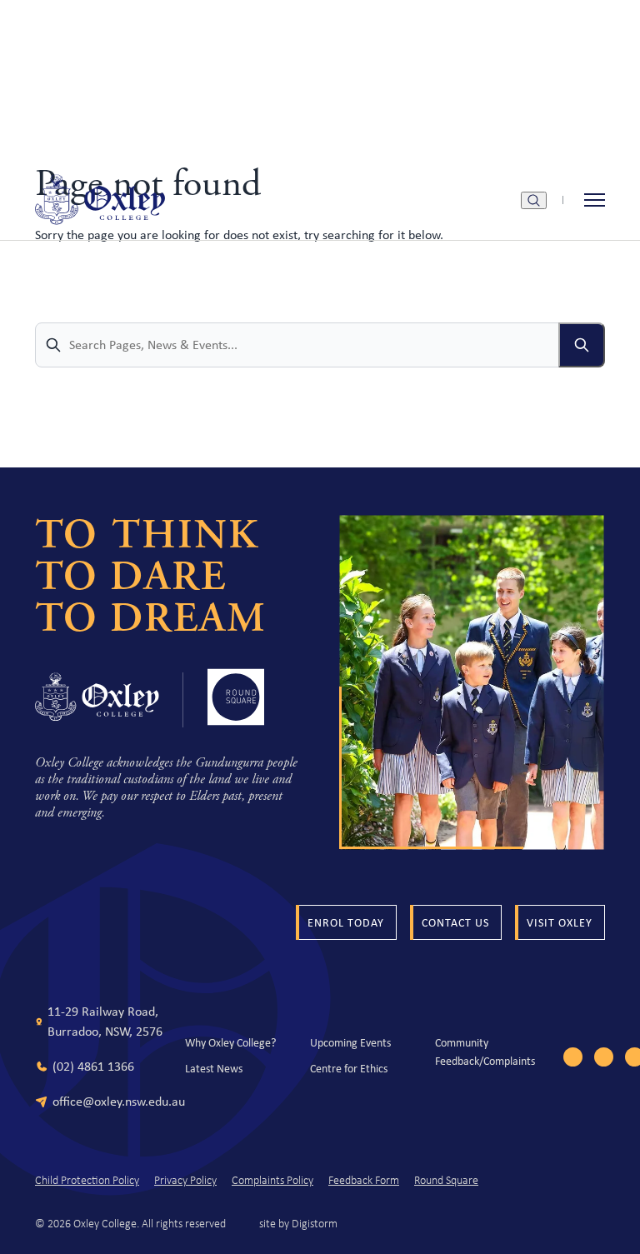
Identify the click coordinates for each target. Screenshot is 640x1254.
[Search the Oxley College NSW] (534, 200)
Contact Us (455, 922)
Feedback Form (363, 1181)
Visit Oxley (559, 922)
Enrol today (346, 922)
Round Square (446, 1181)
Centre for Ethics (349, 1068)
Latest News (213, 1068)
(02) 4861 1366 (93, 1066)
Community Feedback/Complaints (485, 1051)
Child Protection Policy (87, 1181)
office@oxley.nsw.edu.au (118, 1101)
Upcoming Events (350, 1042)
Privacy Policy (185, 1181)
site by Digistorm (298, 1224)
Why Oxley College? (230, 1042)
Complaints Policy (272, 1181)
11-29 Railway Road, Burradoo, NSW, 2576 (105, 1021)
